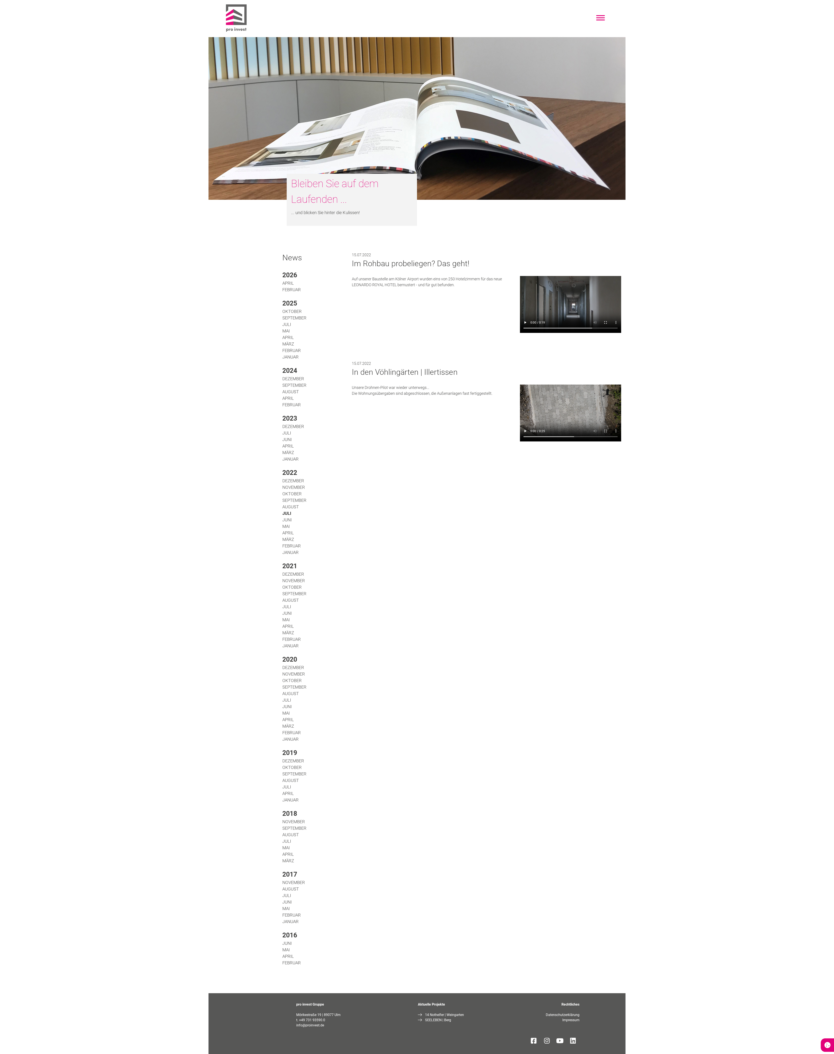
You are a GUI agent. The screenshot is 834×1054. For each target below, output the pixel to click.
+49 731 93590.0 (312, 1020)
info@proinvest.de (310, 1025)
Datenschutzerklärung (562, 1015)
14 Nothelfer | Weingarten (444, 1015)
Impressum (570, 1020)
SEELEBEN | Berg (438, 1020)
